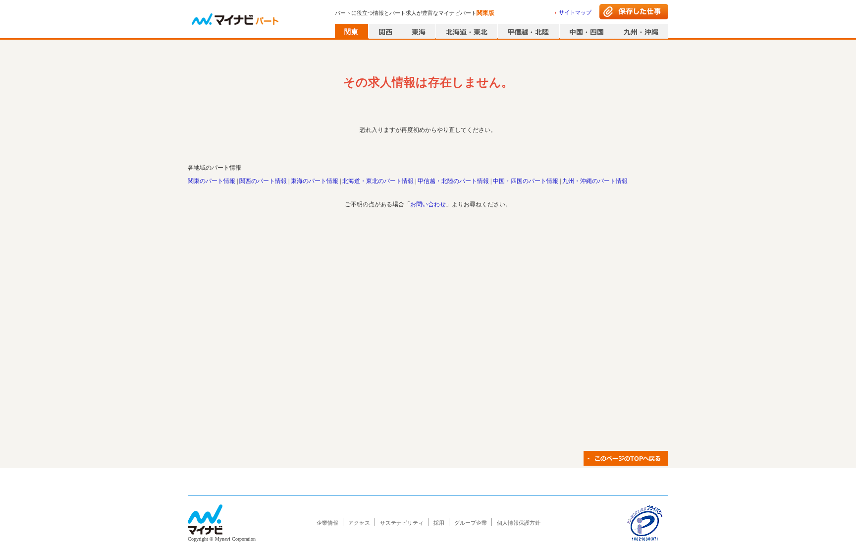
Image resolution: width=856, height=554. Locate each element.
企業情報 (327, 523)
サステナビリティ (402, 523)
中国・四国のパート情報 (525, 181)
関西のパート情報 (263, 181)
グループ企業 (470, 523)
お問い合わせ (428, 204)
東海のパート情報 (314, 181)
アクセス (359, 523)
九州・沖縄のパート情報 (595, 181)
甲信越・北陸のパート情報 (453, 181)
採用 (438, 523)
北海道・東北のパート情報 (378, 181)
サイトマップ (575, 12)
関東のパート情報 (211, 181)
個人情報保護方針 (518, 523)
